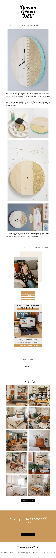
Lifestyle (28, 366)
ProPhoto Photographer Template (27, 552)
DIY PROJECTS (28, 352)
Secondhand (28, 374)
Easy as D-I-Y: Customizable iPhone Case (36, 247)
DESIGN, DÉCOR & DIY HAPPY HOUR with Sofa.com (21, 246)
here (16, 105)
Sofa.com (16, 234)
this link (14, 236)
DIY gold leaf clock (13, 102)
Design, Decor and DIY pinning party (39, 233)
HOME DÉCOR (28, 359)
